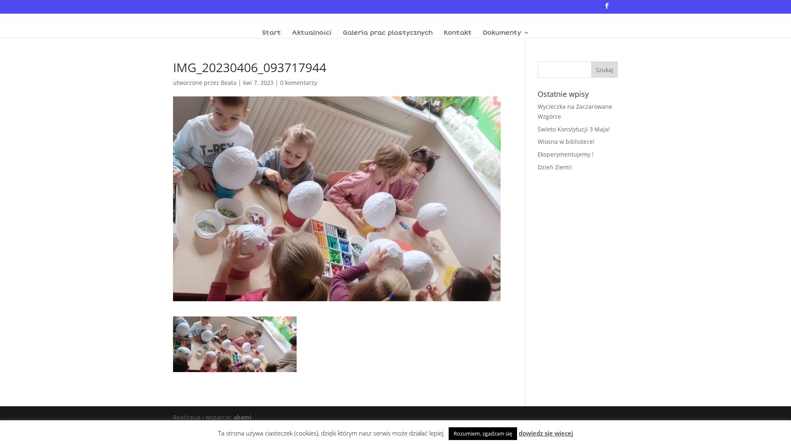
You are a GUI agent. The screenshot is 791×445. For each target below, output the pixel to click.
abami (242, 417)
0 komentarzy (298, 83)
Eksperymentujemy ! (566, 154)
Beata (228, 83)
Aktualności (312, 33)
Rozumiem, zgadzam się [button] (483, 433)
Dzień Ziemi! (555, 167)
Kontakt (458, 33)
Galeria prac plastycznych (388, 33)
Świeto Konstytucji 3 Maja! (574, 129)
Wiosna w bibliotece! (566, 141)
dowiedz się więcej (546, 433)
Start (271, 33)
